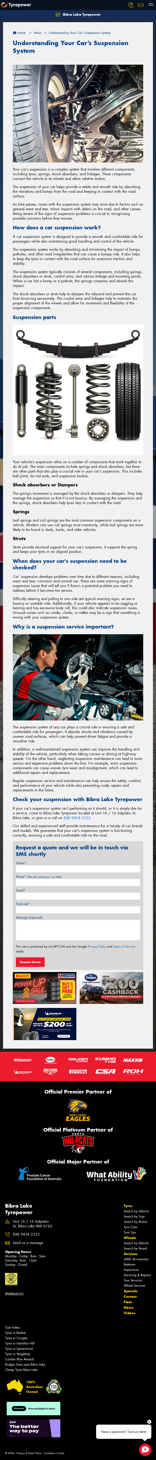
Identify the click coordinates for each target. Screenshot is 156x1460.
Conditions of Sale (53, 1453)
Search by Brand (135, 1222)
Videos (129, 1313)
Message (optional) (29, 917)
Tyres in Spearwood (19, 1349)
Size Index (12, 1327)
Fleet (128, 1302)
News (128, 1307)
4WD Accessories (136, 1259)
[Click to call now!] (131, 5)
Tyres (128, 1206)
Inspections (131, 1270)
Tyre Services (133, 1280)
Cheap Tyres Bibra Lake (21, 1370)
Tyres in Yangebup (17, 1354)
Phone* (39, 877)
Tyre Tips (130, 1232)
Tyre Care (130, 1227)
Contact (130, 1296)
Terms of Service (124, 947)
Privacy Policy (97, 947)
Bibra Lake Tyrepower (81, 14)
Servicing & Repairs (137, 1275)
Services (131, 1254)
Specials (131, 1291)
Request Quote (30, 962)
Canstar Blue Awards (19, 1359)
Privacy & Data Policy (29, 1453)
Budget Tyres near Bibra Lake (25, 1364)
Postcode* (23, 904)
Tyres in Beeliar (15, 1333)
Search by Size (134, 1216)
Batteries (129, 1264)
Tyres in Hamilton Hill (20, 1343)
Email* (20, 890)
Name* (21, 863)
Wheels (130, 1238)
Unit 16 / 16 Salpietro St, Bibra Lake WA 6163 (32, 1224)
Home (21, 33)
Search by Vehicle (136, 1211)
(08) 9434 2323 (77, 817)
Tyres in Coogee (16, 1338)
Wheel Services (134, 1285)
